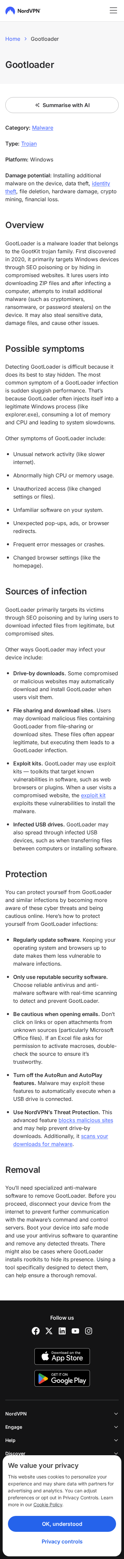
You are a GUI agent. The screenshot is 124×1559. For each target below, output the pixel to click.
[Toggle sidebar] (113, 10)
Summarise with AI (66, 105)
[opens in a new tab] (36, 1331)
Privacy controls (62, 1541)
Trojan (29, 143)
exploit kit (93, 795)
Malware (42, 127)
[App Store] (62, 1356)
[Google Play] (62, 1378)
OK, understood (62, 1524)
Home (12, 38)
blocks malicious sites (86, 1120)
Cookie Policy (47, 1504)
